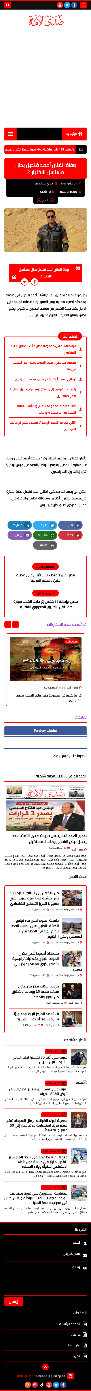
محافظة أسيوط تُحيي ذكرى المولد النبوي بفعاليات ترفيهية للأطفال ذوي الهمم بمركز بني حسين (47, 961)
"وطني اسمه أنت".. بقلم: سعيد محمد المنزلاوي (45, 379)
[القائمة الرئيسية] (10, 134)
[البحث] (7, 5)
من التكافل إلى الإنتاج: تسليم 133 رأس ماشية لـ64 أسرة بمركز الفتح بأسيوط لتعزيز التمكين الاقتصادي (34, 898)
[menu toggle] (83, 5)
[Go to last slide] (15, 624)
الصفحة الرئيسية (68, 191)
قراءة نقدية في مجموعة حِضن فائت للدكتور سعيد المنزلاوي (43, 349)
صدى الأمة (77, 849)
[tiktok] (42, 1385)
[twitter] (67, 5)
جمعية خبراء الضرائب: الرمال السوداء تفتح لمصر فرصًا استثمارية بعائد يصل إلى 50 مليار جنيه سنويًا (36, 1125)
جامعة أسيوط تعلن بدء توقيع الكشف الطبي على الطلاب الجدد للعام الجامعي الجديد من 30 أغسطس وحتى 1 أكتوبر (46, 928)
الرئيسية (71, 134)
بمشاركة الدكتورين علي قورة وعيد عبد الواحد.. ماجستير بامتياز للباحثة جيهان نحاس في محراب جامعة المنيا (35, 1198)
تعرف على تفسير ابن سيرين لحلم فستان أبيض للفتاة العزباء (38, 1091)
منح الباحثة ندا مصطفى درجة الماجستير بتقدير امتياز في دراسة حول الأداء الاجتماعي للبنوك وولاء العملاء (38, 1162)
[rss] (28, 1385)
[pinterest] (35, 1385)
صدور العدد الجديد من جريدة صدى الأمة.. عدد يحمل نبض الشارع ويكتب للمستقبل (49, 838)
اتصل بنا (76, 1356)
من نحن (76, 1334)
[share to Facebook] (34, 282)
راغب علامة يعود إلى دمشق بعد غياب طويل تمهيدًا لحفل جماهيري (43, 392)
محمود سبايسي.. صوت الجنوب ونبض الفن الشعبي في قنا (44, 366)
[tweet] (24, 282)
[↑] (45, 1367)
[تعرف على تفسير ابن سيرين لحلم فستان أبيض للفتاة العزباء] (79, 1088)
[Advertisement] (45, 77)
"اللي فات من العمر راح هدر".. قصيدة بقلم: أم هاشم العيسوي (43, 426)
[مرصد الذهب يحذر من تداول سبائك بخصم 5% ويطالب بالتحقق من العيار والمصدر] (72, 991)
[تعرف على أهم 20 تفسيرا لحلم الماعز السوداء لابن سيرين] (79, 1057)
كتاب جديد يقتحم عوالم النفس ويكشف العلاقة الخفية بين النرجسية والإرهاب (46, 409)
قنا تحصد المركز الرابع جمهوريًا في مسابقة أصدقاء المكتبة (36, 1016)
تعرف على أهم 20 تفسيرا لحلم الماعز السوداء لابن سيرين (40, 1059)
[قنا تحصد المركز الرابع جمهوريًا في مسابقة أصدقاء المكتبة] (72, 1019)
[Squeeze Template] (70, 1376)
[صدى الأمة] (45, 20)
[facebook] (74, 5)
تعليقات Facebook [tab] (45, 730)
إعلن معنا (74, 1345)
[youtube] (60, 5)
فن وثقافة (45, 191)
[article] (45, 573)
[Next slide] (7, 624)
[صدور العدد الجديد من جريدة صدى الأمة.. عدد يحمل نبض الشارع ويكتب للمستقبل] (45, 808)
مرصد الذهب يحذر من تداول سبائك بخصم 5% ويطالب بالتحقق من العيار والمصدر (35, 991)
